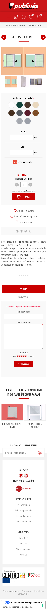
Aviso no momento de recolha (17, 607)
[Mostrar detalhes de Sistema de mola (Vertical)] (34, 412)
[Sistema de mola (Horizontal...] (43, 37)
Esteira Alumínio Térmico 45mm (12, 425)
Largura (23, 131)
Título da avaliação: (23, 311)
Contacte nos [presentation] (23, 297)
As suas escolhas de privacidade (26, 602)
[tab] (23, 289)
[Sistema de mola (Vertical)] (3, 37)
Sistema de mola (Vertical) (35, 425)
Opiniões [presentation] (23, 289)
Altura (23, 146)
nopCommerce (14, 591)
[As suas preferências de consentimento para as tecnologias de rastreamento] (42, 605)
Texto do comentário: (24, 322)
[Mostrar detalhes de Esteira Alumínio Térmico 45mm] (12, 412)
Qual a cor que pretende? (23, 98)
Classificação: (23, 352)
